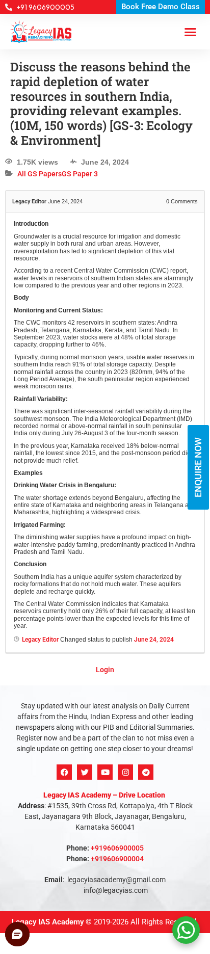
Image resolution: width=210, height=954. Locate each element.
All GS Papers (39, 174)
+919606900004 (117, 859)
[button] (190, 31)
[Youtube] (105, 772)
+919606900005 (117, 848)
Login (105, 670)
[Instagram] (125, 772)
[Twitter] (84, 772)
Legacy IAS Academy (48, 921)
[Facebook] (64, 772)
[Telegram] (145, 772)
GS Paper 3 (80, 174)
